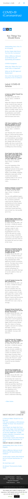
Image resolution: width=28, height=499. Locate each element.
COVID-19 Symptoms (11, 63)
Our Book (12, 478)
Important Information (13, 480)
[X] (7, 29)
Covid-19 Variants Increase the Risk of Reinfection (13, 280)
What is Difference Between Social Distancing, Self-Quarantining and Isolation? (13, 57)
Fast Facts (5, 478)
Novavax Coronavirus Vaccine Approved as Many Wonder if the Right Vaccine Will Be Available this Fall (13, 250)
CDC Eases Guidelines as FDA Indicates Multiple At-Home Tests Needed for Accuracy (13, 124)
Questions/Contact (9, 477)
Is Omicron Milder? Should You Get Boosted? (14, 94)
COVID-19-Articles (17, 224)
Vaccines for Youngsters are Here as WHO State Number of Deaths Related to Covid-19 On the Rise (14, 371)
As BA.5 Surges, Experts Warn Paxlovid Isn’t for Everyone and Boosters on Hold (13, 220)
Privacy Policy (20, 478)
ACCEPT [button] (17, 496)
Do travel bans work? (9, 463)
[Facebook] (4, 29)
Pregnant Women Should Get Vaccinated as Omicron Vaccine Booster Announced (14, 310)
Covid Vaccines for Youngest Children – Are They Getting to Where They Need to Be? (14, 341)
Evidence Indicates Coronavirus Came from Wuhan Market (14, 188)
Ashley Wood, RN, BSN (13, 97)
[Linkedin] (10, 29)
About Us (18, 477)
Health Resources (10, 482)
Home (18, 482)
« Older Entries (9, 401)
